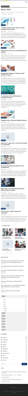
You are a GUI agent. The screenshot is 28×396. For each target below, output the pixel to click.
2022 (3, 321)
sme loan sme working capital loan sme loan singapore (11, 379)
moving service (6, 353)
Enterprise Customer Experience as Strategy (10, 290)
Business (3, 140)
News (4, 355)
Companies (3, 185)
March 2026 (22, 12)
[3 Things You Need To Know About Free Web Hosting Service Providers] (8, 21)
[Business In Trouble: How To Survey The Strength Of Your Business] (8, 136)
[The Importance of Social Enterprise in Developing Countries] (8, 89)
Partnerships (5, 357)
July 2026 (3, 12)
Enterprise (3, 70)
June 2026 (8, 12)
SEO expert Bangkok (5, 377)
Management (5, 348)
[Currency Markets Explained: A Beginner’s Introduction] (20, 232)
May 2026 (12, 12)
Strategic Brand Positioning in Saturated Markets (11, 281)
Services (3, 25)
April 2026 (17, 12)
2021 (3, 324)
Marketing (3, 47)
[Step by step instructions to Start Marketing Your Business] (8, 44)
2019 (3, 330)
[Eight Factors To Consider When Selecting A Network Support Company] (8, 182)
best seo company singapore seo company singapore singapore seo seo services (13, 372)
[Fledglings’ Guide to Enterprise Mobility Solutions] (8, 114)
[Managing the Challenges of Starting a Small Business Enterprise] (8, 67)
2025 (3, 313)
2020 (3, 327)
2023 (3, 319)
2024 (3, 316)
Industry (4, 346)
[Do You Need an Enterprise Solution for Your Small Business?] (8, 159)
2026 (3, 296)
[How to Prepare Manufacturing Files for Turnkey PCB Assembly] (7, 244)
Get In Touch (14, 387)
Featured (4, 344)
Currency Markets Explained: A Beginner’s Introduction (12, 266)
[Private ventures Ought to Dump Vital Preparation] (8, 205)
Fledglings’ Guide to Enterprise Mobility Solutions (14, 120)
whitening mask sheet (5, 381)
